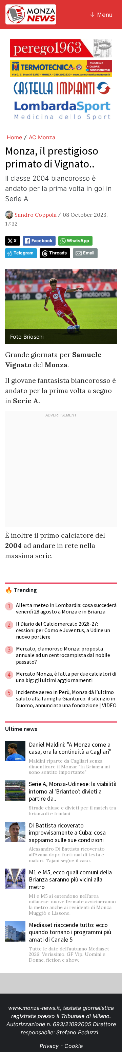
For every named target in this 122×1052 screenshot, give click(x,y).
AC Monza (42, 137)
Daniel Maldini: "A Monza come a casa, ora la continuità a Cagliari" (70, 748)
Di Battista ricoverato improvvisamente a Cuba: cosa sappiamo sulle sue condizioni (67, 832)
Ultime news (21, 729)
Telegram (24, 252)
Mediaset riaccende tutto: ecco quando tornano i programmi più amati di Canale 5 (70, 932)
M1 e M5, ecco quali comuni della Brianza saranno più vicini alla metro (70, 879)
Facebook (42, 240)
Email (88, 252)
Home (14, 137)
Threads (58, 252)
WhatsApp (78, 240)
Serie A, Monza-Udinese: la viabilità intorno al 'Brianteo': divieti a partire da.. (73, 791)
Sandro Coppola (36, 214)
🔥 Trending (21, 590)
